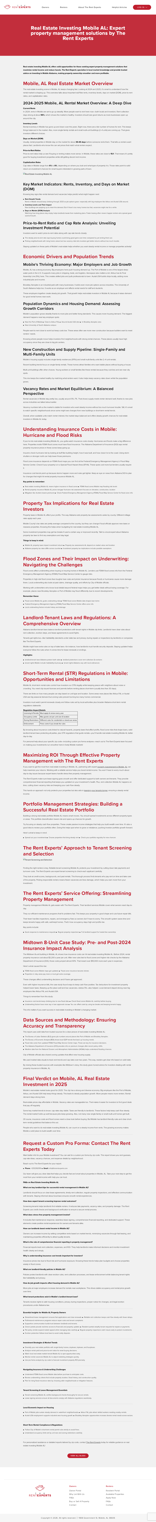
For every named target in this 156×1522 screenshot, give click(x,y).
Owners (45, 7)
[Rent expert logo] (17, 7)
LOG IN (140, 7)
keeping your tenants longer (95, 790)
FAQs (71, 1497)
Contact (72, 1505)
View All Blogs (78, 1455)
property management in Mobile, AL (112, 766)
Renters (63, 7)
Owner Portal (75, 1490)
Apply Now (111, 1497)
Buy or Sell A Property (79, 1501)
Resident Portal (113, 1490)
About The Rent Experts (89, 7)
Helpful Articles (119, 7)
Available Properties (115, 1494)
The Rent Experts (93, 1442)
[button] (40, 1497)
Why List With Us (76, 1494)
